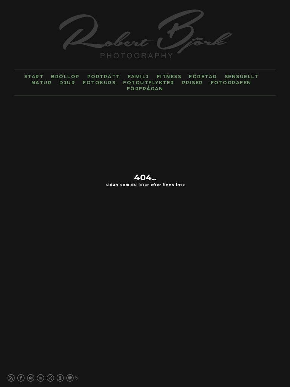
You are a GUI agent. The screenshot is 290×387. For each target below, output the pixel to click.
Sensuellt (242, 76)
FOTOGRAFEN (231, 82)
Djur (67, 82)
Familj (138, 76)
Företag (203, 76)
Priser (192, 82)
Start (34, 76)
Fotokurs (99, 82)
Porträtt (103, 76)
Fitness (169, 76)
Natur (41, 82)
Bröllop (65, 76)
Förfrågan (145, 88)
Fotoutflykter (148, 82)
